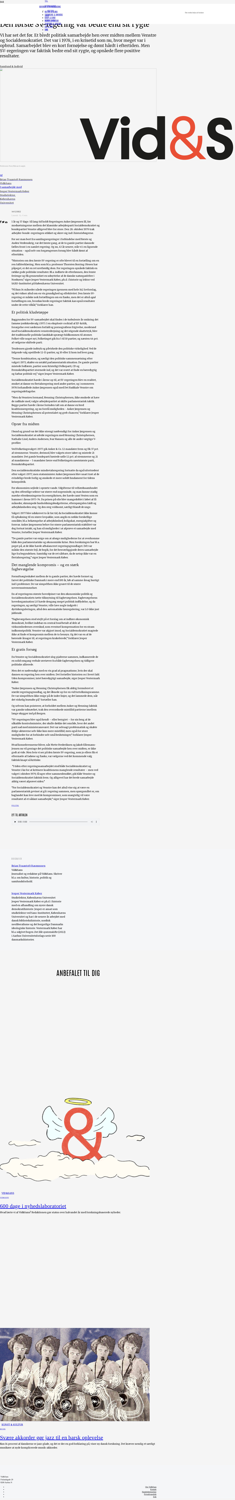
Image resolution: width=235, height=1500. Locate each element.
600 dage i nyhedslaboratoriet (33, 1206)
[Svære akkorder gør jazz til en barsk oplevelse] (75, 1420)
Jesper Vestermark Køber (27, 893)
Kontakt (153, 1489)
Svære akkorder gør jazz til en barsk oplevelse (51, 1437)
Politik (15, 806)
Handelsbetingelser (149, 1492)
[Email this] (6, 222)
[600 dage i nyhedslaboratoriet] (75, 1188)
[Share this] (0, 222)
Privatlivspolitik (150, 1494)
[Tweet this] (3, 222)
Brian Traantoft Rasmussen (28, 865)
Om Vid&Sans (150, 1487)
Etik (154, 1497)
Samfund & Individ (11, 66)
